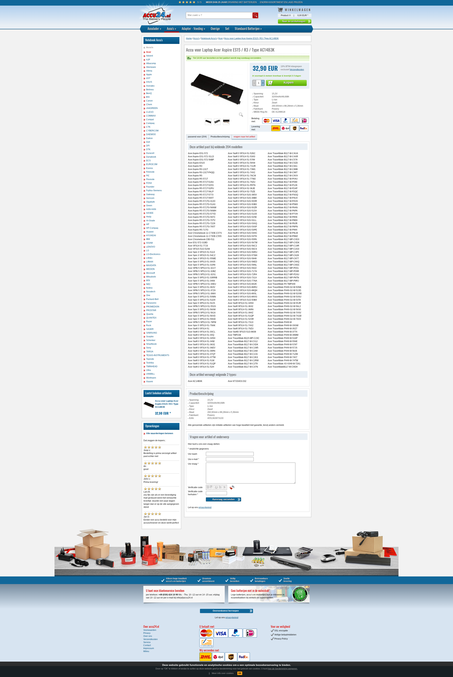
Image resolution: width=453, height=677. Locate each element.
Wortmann (151, 378)
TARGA (149, 351)
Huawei (150, 232)
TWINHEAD (151, 366)
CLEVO (149, 112)
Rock (148, 325)
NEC (148, 284)
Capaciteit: (259, 96)
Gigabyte (150, 202)
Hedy (148, 216)
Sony (148, 347)
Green (149, 205)
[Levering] (289, 128)
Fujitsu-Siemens (154, 190)
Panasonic (151, 303)
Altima (149, 71)
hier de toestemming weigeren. (283, 668)
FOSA (149, 183)
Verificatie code (195, 487)
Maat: (256, 106)
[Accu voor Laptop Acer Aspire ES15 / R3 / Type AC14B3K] (216, 115)
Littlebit (149, 261)
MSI (148, 280)
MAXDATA (151, 265)
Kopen (289, 82)
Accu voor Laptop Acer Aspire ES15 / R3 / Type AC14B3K (166, 404)
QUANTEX (151, 318)
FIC (148, 175)
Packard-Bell (152, 299)
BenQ (149, 93)
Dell (148, 142)
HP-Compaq (152, 228)
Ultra (148, 370)
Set (227, 28)
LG (147, 250)
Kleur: (256, 102)
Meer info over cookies (223, 673)
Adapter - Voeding (193, 28)
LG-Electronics (153, 254)
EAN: (191, 418)
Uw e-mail (193, 459)
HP (147, 224)
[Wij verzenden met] (224, 660)
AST (148, 78)
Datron (149, 138)
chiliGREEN (152, 108)
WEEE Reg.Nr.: (261, 112)
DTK (148, 149)
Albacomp (151, 63)
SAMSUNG (151, 333)
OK (239, 673)
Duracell (150, 153)
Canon (149, 100)
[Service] (285, 120)
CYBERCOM (152, 130)
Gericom (150, 198)
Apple (149, 74)
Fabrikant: (258, 109)
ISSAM (149, 243)
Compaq (150, 123)
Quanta (149, 314)
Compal (150, 119)
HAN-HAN (151, 209)
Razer (149, 321)
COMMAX (151, 116)
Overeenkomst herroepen (226, 611)
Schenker (150, 340)
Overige (215, 28)
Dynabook (151, 157)
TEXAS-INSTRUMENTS (157, 355)
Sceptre (150, 336)
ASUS (149, 82)
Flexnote (150, 179)
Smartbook (151, 344)
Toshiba (150, 363)
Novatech (150, 291)
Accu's (171, 28)
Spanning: (258, 93)
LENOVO (150, 247)
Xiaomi (149, 381)
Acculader (154, 28)
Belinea (150, 89)
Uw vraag (193, 464)
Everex (149, 168)
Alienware (151, 67)
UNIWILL (150, 374)
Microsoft (150, 273)
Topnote (150, 359)
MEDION (150, 269)
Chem (149, 104)
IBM (148, 239)
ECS (148, 160)
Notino (149, 288)
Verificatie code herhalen (195, 493)
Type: (256, 99)
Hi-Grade (150, 220)
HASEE (149, 213)
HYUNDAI (151, 235)
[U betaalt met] (206, 637)
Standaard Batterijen (248, 28)
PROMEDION (152, 306)
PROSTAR (151, 310)
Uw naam (192, 454)
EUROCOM (151, 164)
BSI (148, 97)
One (148, 295)
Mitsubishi (151, 276)
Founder (150, 187)
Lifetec (149, 258)
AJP (148, 59)
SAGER (150, 329)
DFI (148, 145)
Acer (148, 52)
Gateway (150, 194)
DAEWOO (151, 134)
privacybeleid (205, 507)
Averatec (150, 86)
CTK (148, 127)
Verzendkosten (297, 69)
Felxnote (150, 172)
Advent (149, 56)
